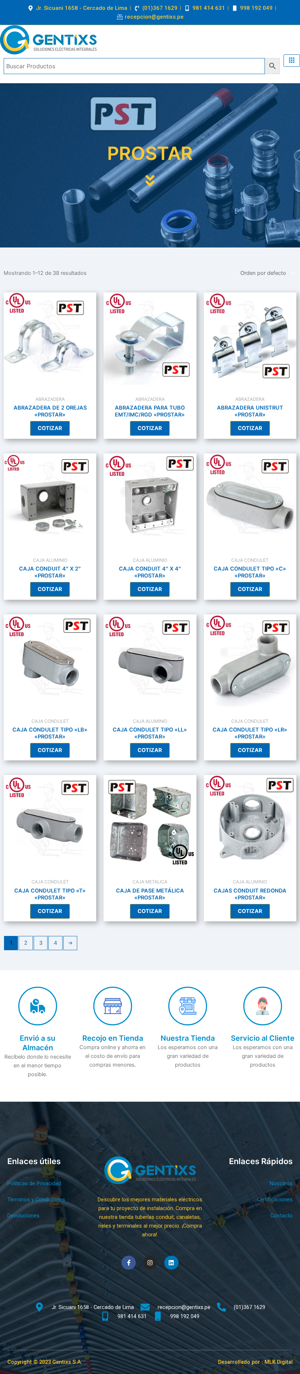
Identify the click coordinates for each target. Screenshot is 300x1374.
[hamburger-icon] (292, 60)
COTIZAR (50, 428)
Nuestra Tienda (188, 1038)
